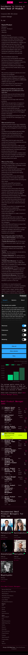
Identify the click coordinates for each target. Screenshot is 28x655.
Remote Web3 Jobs (6, 589)
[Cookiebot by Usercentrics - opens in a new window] (20, 296)
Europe (3, 607)
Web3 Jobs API (5, 637)
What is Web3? (5, 616)
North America (5, 613)
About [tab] (23, 300)
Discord (4, 627)
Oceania (4, 611)
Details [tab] (14, 300)
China (21, 417)
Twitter (3, 625)
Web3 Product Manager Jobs (12, 402)
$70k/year (16, 535)
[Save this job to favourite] (26, 409)
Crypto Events (5, 633)
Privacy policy (5, 639)
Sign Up (4, 643)
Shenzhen (20, 415)
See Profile (3, 539)
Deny (14, 356)
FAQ (3, 619)
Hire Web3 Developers (7, 601)
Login (3, 641)
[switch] (24, 330)
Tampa (19, 440)
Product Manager (4, 537)
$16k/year (3, 577)
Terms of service (6, 631)
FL (18, 442)
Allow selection (14, 351)
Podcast (4, 635)
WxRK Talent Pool (6, 623)
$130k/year (16, 556)
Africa (3, 609)
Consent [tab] (5, 300)
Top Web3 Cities (6, 597)
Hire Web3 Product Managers (10, 586)
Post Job (10, 2)
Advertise (4, 629)
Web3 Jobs (23, 2)
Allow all (14, 346)
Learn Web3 (5, 599)
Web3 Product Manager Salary (13, 393)
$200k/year (3, 556)
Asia (3, 605)
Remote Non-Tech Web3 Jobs (9, 591)
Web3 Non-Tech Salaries (7, 595)
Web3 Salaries (5, 593)
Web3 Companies (6, 621)
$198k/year (3, 535)
